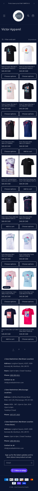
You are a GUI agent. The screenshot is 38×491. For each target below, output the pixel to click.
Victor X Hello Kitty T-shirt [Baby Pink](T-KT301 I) (9, 292)
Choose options (10, 76)
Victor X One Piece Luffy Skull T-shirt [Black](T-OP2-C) (10, 217)
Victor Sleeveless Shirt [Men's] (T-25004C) (8, 142)
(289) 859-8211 (15, 375)
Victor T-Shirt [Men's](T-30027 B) (10, 330)
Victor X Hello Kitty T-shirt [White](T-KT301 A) (26, 255)
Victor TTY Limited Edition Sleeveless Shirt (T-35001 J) (9, 180)
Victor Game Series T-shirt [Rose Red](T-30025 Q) (26, 330)
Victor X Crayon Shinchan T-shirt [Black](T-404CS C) (27, 105)
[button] (4, 15)
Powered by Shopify (23, 487)
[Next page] (24, 349)
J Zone (16, 487)
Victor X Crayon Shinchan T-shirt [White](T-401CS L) (27, 67)
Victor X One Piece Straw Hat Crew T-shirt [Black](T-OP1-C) (27, 180)
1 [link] (13, 349)
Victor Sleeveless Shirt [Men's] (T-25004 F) (25, 142)
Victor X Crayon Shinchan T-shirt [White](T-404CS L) (9, 105)
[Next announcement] (34, 3)
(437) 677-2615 (15, 415)
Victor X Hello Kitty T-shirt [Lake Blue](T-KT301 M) (26, 292)
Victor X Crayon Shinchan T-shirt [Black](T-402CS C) (9, 67)
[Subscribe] (31, 462)
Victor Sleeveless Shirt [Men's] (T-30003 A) (8, 255)
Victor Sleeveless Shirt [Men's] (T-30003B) (25, 217)
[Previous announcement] (4, 3)
